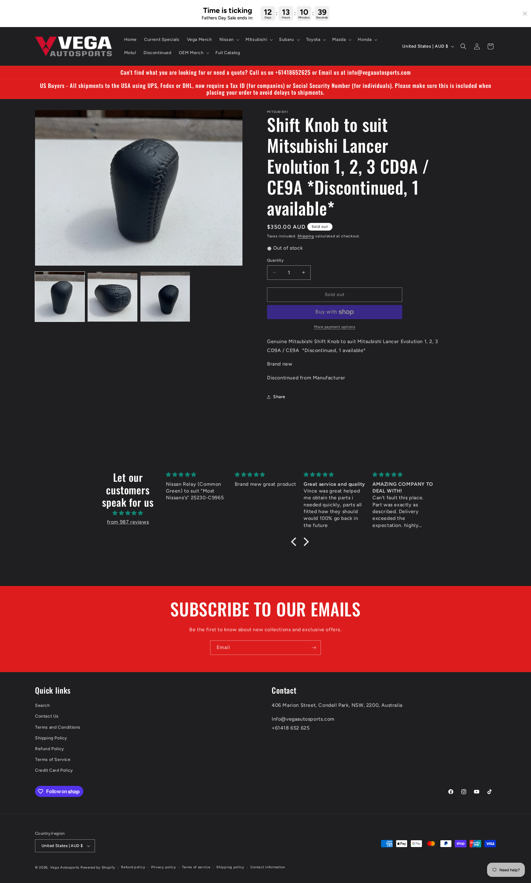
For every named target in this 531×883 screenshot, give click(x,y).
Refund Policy (49, 748)
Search (42, 705)
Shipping (305, 236)
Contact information (267, 867)
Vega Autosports (65, 867)
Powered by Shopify (98, 867)
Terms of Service (53, 759)
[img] (127, 513)
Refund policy (133, 867)
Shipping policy (230, 867)
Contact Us (47, 716)
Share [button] (279, 397)
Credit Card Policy (54, 770)
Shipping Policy (51, 738)
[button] (229, 39)
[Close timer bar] (524, 13)
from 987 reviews (128, 522)
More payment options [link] (334, 327)
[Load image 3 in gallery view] (165, 296)
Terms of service (196, 867)
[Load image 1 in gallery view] (60, 296)
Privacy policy (163, 867)
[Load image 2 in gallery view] (112, 296)
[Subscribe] (314, 647)
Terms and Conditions (58, 727)
